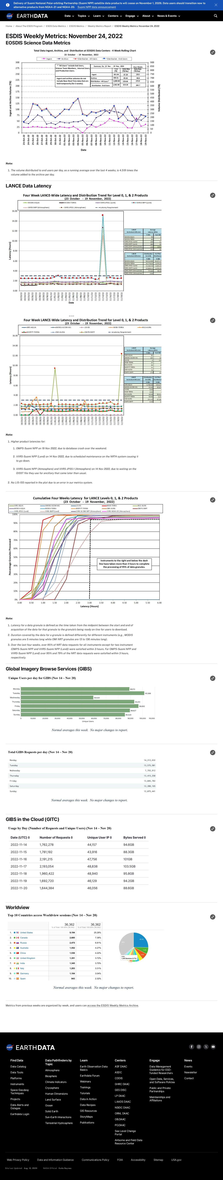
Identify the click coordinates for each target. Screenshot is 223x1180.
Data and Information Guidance (55, 1159)
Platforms (16, 1078)
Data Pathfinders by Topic (58, 1062)
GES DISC (120, 1090)
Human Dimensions (56, 1093)
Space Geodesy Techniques (19, 1091)
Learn (97, 15)
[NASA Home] (10, 16)
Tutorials (85, 1093)
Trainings (85, 1087)
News (188, 1060)
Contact (189, 1078)
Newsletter (190, 1072)
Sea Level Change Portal (125, 1132)
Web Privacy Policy (18, 1159)
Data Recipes (87, 1105)
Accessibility (138, 1159)
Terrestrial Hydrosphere (59, 1123)
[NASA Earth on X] (206, 1046)
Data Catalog (18, 1066)
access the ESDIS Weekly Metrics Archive (112, 1005)
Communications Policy (95, 1159)
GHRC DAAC (122, 1084)
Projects (15, 1099)
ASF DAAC (121, 1066)
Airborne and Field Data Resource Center (128, 1141)
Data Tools (16, 1072)
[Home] (32, 15)
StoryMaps (86, 1116)
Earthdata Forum (90, 1075)
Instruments (17, 1084)
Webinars (85, 1081)
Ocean (49, 1105)
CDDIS (119, 1078)
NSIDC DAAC (122, 1107)
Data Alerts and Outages (19, 1106)
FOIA (120, 1159)
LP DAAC (120, 1095)
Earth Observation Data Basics (93, 1068)
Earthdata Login (19, 1114)
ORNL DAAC (122, 1113)
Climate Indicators (55, 1082)
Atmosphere (52, 1070)
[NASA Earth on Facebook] (191, 1046)
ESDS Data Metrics (56, 26)
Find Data (16, 1060)
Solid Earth (51, 1111)
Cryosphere (52, 1087)
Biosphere (51, 1076)
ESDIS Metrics (76, 26)
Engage (130, 15)
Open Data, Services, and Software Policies (162, 1080)
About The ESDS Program (29, 26)
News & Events (167, 15)
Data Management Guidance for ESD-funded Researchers (161, 1070)
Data (68, 15)
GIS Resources (88, 1110)
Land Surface (53, 1099)
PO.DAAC (120, 1125)
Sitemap (158, 1159)
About (146, 15)
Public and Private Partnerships (160, 1089)
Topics (82, 15)
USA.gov (176, 1159)
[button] (85, 102)
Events (188, 1066)
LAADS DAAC (123, 1101)
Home (9, 26)
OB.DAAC (120, 1119)
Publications (87, 1122)
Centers (113, 15)
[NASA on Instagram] (198, 1046)
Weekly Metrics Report (99, 26)
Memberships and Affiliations (160, 1098)
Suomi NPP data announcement (97, 7)
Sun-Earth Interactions (58, 1117)
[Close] (216, 5)
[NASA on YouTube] (213, 1046)
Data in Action (88, 1099)
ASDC (118, 1072)
